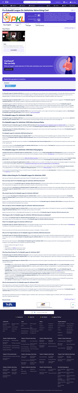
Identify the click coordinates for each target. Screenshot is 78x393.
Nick (22, 369)
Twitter (40, 325)
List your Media (15, 327)
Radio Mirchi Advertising (41, 341)
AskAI (72, 10)
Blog (40, 323)
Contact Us (58, 2)
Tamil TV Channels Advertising (33, 344)
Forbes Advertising (43, 356)
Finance (59, 329)
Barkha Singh (23, 371)
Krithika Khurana (33, 371)
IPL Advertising (42, 369)
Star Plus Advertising (25, 348)
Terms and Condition (7, 327)
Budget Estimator (24, 333)
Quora (40, 329)
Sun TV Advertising (33, 341)
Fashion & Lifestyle (70, 323)
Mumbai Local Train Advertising (61, 360)
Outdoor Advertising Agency (62, 383)
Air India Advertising (62, 341)
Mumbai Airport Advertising (70, 341)
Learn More (8, 69)
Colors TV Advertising (34, 348)
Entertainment (69, 327)
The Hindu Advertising (25, 360)
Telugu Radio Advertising (50, 341)
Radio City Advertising (52, 346)
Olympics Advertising (52, 373)
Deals (4, 331)
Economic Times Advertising (33, 360)
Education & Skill (70, 329)
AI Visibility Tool (33, 333)
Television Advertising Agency (71, 379)
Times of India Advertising (24, 357)
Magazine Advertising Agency (62, 373)
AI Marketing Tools (24, 331)
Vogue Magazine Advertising (51, 362)
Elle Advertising (42, 359)
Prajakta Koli (32, 369)
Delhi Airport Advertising (60, 344)
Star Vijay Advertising (25, 344)
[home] (6, 2)
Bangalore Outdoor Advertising (6, 373)
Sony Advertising (33, 346)
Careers (13, 331)
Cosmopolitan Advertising (51, 357)
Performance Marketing (5, 343)
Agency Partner (57, 317)
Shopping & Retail (61, 323)
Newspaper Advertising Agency (61, 379)
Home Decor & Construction (69, 332)
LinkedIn (50, 325)
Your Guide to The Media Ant (6, 324)
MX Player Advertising (16, 343)
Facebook (50, 323)
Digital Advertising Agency (70, 370)
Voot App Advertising (7, 345)
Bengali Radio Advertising (42, 346)
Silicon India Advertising (41, 362)
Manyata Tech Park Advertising (70, 360)
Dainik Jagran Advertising (23, 363)
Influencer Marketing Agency (71, 376)
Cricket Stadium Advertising (61, 357)
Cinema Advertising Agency (61, 376)
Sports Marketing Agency (70, 383)
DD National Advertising (23, 341)
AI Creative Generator (34, 331)
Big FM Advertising (52, 343)
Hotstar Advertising (6, 347)
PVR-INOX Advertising (7, 356)
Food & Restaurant (61, 325)
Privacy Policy (14, 329)
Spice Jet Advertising (71, 344)
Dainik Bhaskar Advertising (33, 357)
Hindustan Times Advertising (33, 363)
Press (49, 329)
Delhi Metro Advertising (69, 357)
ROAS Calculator (33, 323)
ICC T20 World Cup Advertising (52, 370)
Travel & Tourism (70, 325)
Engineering (60, 335)
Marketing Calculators (25, 328)
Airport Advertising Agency (61, 370)
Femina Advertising (52, 359)
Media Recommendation (33, 328)
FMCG (59, 327)
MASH (22, 325)
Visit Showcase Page (69, 28)
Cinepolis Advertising (16, 356)
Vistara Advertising (61, 348)
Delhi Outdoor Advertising (14, 370)
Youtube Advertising (15, 345)
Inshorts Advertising (15, 347)
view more (22, 47)
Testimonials (5, 329)
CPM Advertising (15, 340)
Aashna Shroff (24, 373)
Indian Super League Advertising (43, 373)
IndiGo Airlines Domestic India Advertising (69, 348)
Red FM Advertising (43, 343)
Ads (31, 325)
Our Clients (44, 317)
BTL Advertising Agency (61, 386)
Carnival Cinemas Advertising (6, 359)
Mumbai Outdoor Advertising (6, 370)
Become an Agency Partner (15, 324)
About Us (32, 317)
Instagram (41, 327)
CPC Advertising (6, 340)
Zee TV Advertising (24, 346)
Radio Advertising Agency (70, 373)
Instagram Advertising (7, 349)
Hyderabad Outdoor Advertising (7, 376)
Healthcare (60, 332)
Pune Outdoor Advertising (14, 373)
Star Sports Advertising (25, 350)
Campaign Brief (24, 323)
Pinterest (50, 327)
